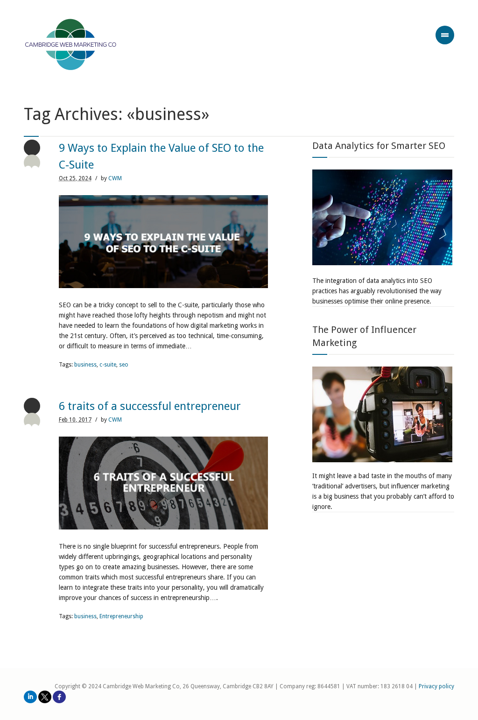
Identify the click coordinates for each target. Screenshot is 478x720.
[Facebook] (59, 697)
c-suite (107, 364)
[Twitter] (44, 697)
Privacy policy (436, 686)
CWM (115, 178)
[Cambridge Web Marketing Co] (71, 45)
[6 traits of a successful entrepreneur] (163, 483)
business (85, 364)
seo (123, 364)
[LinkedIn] (30, 697)
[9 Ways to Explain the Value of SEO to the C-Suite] (163, 241)
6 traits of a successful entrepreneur (150, 406)
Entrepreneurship (121, 616)
